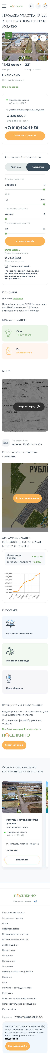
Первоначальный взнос (16, 209)
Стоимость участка (14, 179)
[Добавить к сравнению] (34, 38)
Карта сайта (9, 1009)
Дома (5, 923)
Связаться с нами (14, 745)
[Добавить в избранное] (43, 38)
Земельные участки (12, 918)
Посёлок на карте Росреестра (21, 729)
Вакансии (7, 977)
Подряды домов (10, 929)
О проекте (7, 966)
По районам (8, 961)
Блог (4, 982)
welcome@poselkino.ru (28, 1017)
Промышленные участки (15, 939)
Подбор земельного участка (17, 972)
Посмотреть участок (25, 136)
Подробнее (22, 860)
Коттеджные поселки (13, 913)
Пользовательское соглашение (19, 1004)
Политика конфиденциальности (19, 998)
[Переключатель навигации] (4, 6)
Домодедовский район (17, 827)
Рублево (18, 299)
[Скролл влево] (7, 799)
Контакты (7, 993)
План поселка (10, 87)
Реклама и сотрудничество (17, 988)
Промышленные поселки (15, 934)
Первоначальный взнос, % (17, 223)
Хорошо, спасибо (17, 1046)
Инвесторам (8, 950)
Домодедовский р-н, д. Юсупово (26, 110)
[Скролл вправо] (37, 799)
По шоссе (7, 956)
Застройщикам (10, 945)
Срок (7, 194)
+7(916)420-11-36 (21, 128)
